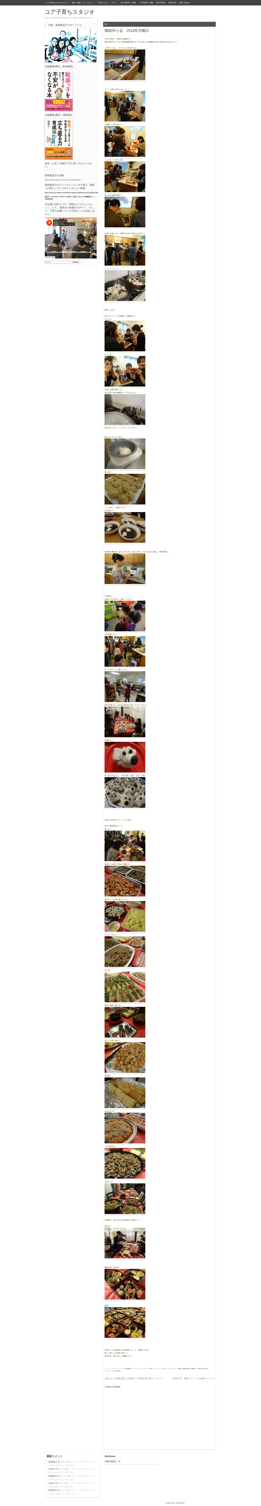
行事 (105, 24)
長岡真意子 (128, 1368)
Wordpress (180, 1503)
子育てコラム (103, 3)
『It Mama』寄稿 (145, 3)
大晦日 (179, 1368)
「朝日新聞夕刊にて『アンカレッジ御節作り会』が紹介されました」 (147, 42)
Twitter (172, 3)
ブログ (113, 3)
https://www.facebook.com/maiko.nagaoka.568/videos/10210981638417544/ (74, 193)
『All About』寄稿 (127, 3)
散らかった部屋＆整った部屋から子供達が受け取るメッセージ (134, 1378)
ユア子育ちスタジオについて (57, 3)
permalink (117, 1371)
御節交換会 (186, 1368)
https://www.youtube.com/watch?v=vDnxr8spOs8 (63, 180)
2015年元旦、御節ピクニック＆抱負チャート (193, 1378)
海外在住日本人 (203, 1368)
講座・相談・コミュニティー (83, 3)
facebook (161, 3)
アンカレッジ (172, 1368)
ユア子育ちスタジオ (70, 12)
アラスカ (164, 1368)
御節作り (194, 1368)
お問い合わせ (184, 3)
